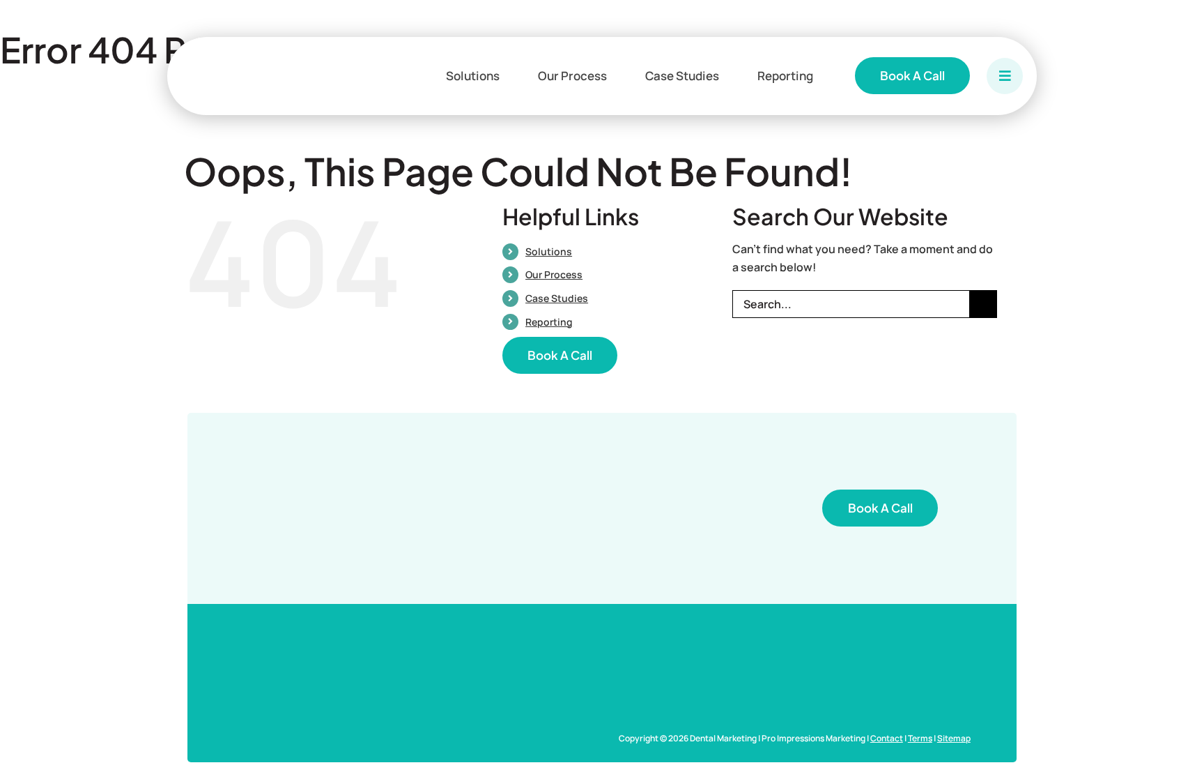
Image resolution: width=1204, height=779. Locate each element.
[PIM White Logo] (358, 670)
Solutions (548, 251)
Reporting (549, 321)
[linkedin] (940, 716)
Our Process (553, 274)
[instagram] (896, 716)
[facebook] (874, 716)
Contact (886, 738)
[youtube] (918, 716)
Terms (920, 738)
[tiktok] (963, 716)
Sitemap (954, 738)
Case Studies (556, 298)
